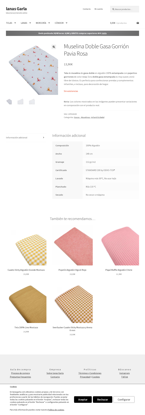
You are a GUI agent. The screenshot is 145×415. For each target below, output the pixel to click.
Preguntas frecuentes (20, 376)
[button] (54, 47)
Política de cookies (56, 409)
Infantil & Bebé (97, 117)
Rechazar (102, 399)
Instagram (124, 373)
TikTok (124, 376)
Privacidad (85, 376)
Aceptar (83, 399)
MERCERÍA (41, 22)
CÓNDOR (59, 22)
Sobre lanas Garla (55, 373)
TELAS (9, 22)
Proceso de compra (20, 373)
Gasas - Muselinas (82, 117)
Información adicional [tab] (16, 137)
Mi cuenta (99, 9)
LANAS (24, 22)
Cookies (96, 376)
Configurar (124, 399)
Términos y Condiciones (89, 373)
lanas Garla (16, 9)
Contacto (87, 9)
